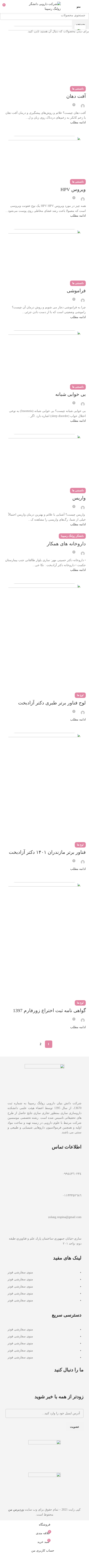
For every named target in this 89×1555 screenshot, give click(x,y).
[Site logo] (44, 6)
